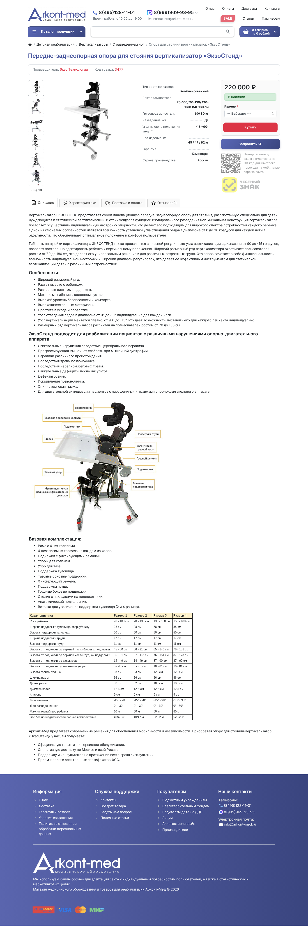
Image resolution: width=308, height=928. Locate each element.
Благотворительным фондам (185, 806)
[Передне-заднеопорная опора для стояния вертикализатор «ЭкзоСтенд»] (89, 120)
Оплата (228, 8)
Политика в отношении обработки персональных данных (60, 828)
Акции (167, 818)
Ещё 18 (36, 190)
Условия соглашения (56, 818)
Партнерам (271, 18)
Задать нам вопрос (116, 812)
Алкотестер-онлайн (178, 823)
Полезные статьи (115, 818)
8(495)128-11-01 (117, 12)
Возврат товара (113, 806)
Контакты (272, 8)
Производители (175, 830)
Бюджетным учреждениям (184, 800)
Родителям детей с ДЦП (182, 812)
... (207, 167)
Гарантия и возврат (54, 812)
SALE (227, 18)
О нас (209, 8)
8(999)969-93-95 (174, 12)
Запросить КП (250, 144)
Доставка (249, 8)
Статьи (248, 18)
